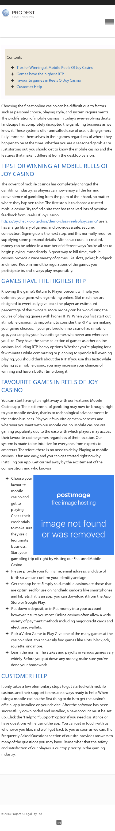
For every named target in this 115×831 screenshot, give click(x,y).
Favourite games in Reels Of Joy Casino (49, 80)
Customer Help (29, 86)
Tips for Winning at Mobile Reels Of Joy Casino (55, 67)
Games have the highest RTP (40, 73)
